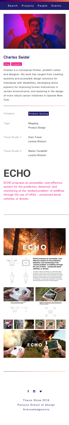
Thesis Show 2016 (36, 400)
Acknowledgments (36, 409)
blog (6, 64)
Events (56, 5)
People (43, 5)
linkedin (16, 64)
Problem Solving (38, 113)
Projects (28, 5)
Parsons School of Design (36, 404)
